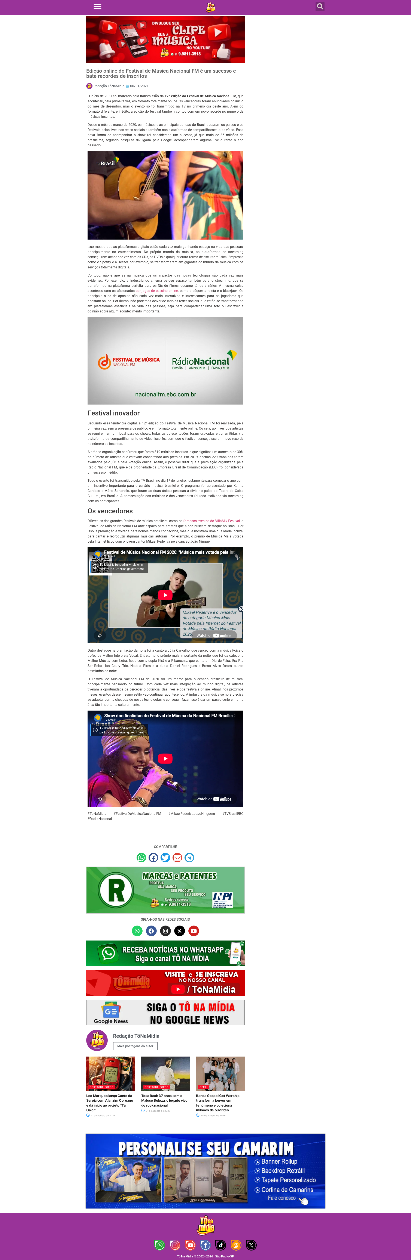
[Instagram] (165, 931)
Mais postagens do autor (135, 1046)
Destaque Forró (101, 1087)
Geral (204, 1087)
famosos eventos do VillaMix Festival (211, 521)
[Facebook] (151, 931)
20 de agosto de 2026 (213, 1115)
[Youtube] (193, 931)
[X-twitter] (179, 931)
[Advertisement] (287, 50)
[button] (97, 6)
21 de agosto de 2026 (102, 1115)
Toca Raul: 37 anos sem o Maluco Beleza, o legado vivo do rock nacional (164, 1100)
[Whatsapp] (137, 931)
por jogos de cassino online (157, 291)
